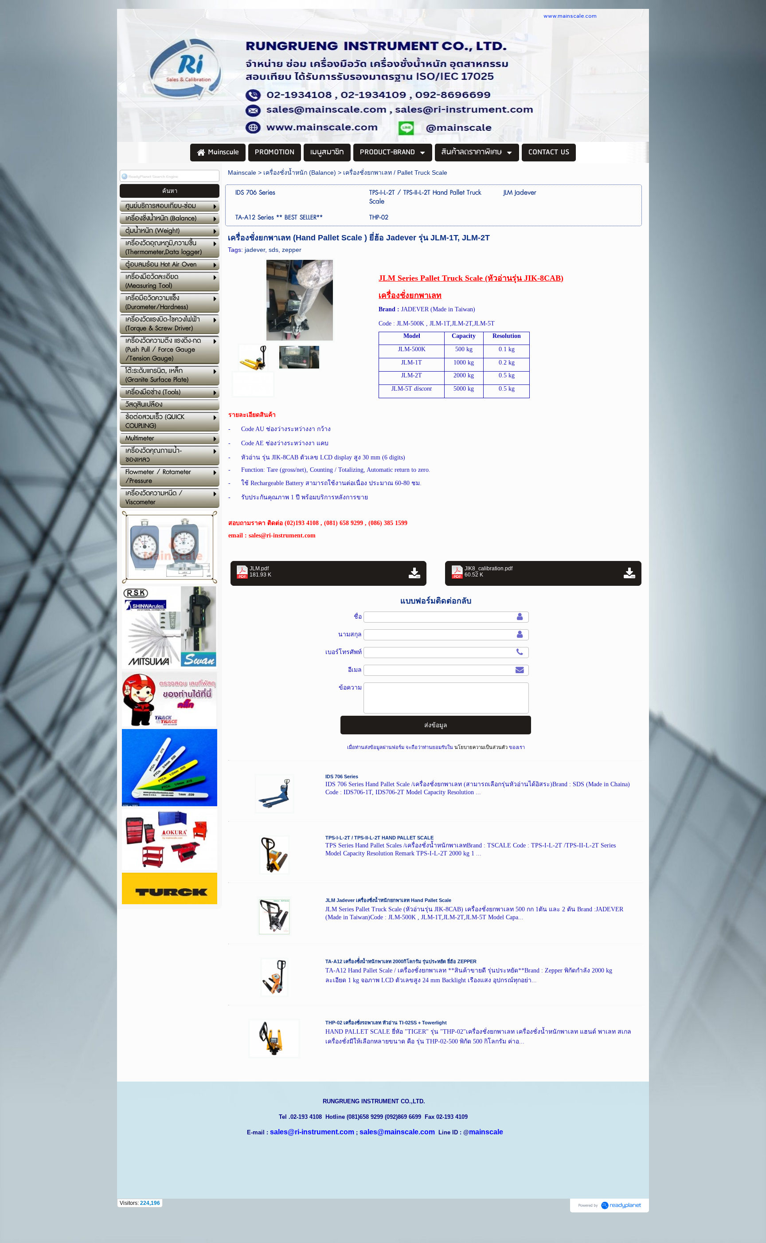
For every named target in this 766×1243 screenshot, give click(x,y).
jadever (255, 249)
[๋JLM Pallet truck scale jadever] (300, 298)
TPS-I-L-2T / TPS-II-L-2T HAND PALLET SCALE (379, 837)
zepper (291, 249)
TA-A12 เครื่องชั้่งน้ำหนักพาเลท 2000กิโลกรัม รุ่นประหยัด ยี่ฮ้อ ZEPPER (401, 961)
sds (273, 249)
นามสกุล (350, 634)
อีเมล (355, 669)
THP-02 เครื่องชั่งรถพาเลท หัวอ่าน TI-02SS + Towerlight (386, 1022)
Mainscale (242, 172)
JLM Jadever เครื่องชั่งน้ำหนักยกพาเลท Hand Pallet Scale (388, 900)
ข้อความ (350, 687)
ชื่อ (358, 616)
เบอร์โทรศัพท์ (343, 651)
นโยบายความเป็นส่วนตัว (481, 747)
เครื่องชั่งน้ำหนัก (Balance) (299, 172)
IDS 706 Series (341, 776)
